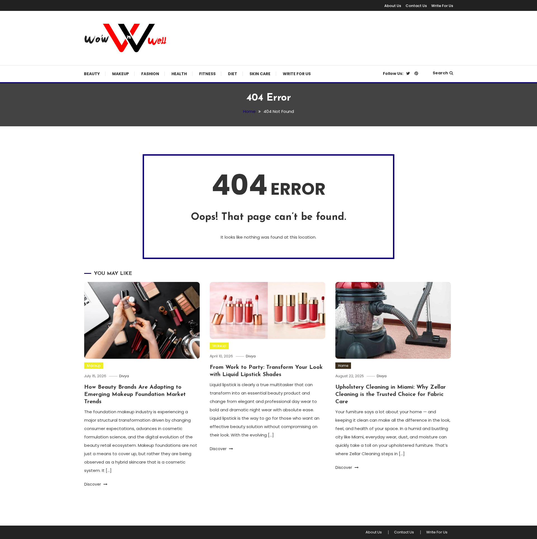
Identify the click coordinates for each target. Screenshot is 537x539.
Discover (93, 484)
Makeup (120, 74)
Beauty (92, 74)
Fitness (207, 74)
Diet (232, 74)
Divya (124, 376)
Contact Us (416, 5)
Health (179, 74)
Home (343, 365)
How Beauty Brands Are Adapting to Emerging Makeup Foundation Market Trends (135, 394)
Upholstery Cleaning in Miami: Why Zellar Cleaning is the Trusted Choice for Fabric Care (390, 394)
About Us (392, 5)
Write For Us (442, 5)
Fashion (150, 74)
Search (440, 73)
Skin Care (259, 74)
